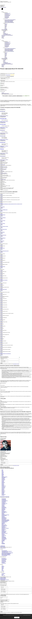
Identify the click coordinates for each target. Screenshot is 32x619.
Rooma (4, 31)
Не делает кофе (2, 160)
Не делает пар (4, 558)
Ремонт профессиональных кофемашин (10, 19)
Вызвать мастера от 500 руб (4, 127)
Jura (3, 32)
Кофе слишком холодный (3, 166)
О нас (2, 37)
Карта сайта (3, 575)
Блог (2, 574)
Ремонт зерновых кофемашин (9, 49)
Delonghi (6, 52)
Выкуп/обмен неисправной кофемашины (7, 552)
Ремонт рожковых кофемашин (9, 21)
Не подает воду (4, 561)
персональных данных (16, 465)
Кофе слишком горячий (3, 168)
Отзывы (3, 66)
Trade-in (3, 36)
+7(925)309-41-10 (2, 545)
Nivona (6, 25)
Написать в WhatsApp (3, 578)
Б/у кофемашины (5, 33)
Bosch (6, 24)
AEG (5, 27)
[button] (16, 356)
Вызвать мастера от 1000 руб (4, 115)
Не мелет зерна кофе (7, 14)
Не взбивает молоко (7, 13)
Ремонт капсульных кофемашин (9, 20)
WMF (5, 26)
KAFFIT (4, 61)
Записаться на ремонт (3, 7)
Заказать (1, 194)
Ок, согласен (16, 617)
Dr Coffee (4, 59)
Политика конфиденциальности (4, 579)
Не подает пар (7, 16)
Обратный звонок (2, 546)
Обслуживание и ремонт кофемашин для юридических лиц (7, 551)
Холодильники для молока (7, 34)
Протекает (6, 18)
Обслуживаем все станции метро (4, 496)
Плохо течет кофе (2, 164)
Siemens (6, 28)
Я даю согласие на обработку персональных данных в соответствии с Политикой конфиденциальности (15, 594)
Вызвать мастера (3, 80)
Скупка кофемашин (4, 29)
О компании (3, 573)
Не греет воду (7, 42)
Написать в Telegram (3, 577)
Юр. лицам (3, 64)
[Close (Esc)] (0, 39)
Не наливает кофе (7, 15)
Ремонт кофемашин (4, 550)
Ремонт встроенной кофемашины (9, 22)
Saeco (5, 54)
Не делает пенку (4, 559)
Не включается (7, 17)
